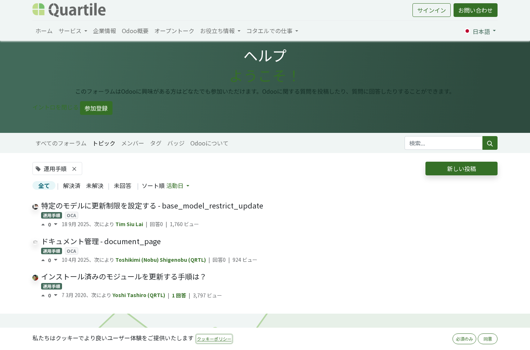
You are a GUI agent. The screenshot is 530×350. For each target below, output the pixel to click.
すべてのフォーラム (61, 143)
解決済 (71, 185)
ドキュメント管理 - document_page (101, 241)
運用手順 (51, 215)
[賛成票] (44, 224)
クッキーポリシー (214, 339)
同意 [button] (487, 339)
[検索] (490, 143)
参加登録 (96, 108)
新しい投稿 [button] (461, 168)
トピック (103, 143)
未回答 (122, 185)
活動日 (175, 185)
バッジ (176, 143)
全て (44, 185)
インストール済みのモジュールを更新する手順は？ (124, 276)
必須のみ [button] (464, 339)
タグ (156, 143)
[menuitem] (44, 30)
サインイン (431, 10)
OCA (71, 215)
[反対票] (56, 224)
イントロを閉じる (55, 107)
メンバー (132, 143)
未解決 (94, 185)
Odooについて (209, 143)
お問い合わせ (475, 10)
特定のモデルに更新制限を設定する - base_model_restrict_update (152, 205)
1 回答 (179, 295)
